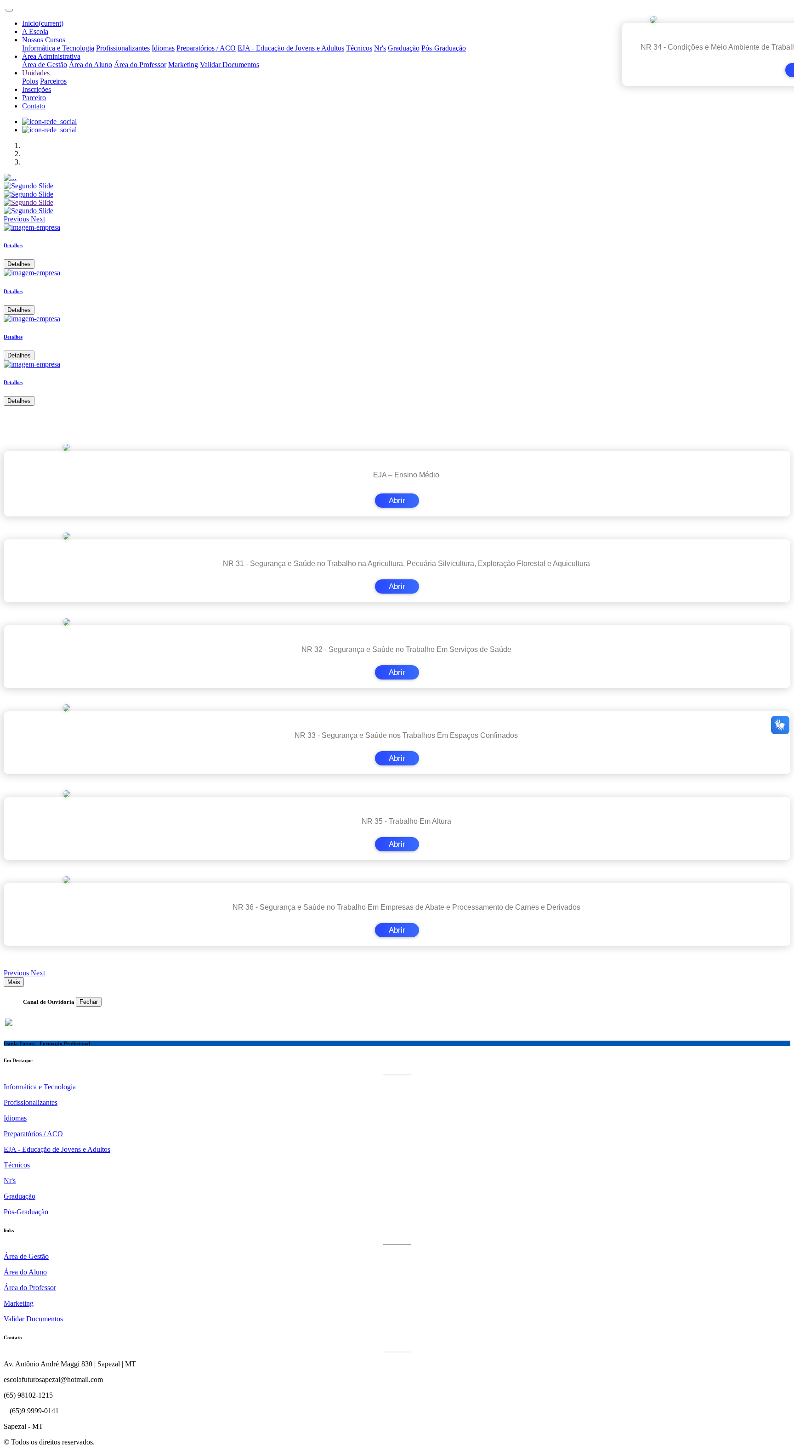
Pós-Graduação (443, 48)
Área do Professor (140, 64)
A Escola (35, 31)
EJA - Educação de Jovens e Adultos (291, 48)
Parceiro (34, 98)
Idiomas (163, 48)
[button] (17, 219)
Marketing (183, 64)
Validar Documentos (229, 64)
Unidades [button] (36, 73)
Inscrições (36, 89)
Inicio (42, 23)
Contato (33, 106)
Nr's (380, 48)
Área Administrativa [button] (51, 56)
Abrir (397, 500)
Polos (30, 81)
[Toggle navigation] (9, 10)
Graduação (404, 48)
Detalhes (19, 264)
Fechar (88, 1001)
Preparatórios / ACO (206, 48)
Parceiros (53, 81)
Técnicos (359, 48)
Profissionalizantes (123, 48)
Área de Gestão (44, 64)
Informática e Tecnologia (58, 48)
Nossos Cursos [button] (43, 40)
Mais (13, 982)
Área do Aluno (90, 64)
